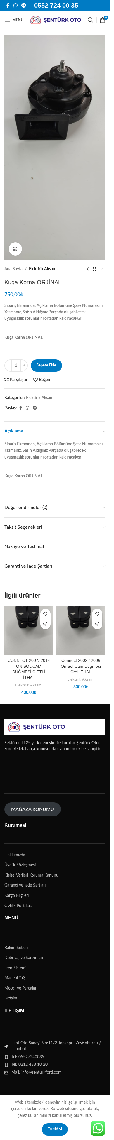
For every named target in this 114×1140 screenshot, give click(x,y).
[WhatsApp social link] (15, 5)
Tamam (55, 1129)
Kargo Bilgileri (16, 896)
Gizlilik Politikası (18, 906)
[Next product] (101, 269)
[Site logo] (56, 20)
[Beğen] (45, 614)
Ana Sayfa (13, 269)
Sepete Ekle (46, 365)
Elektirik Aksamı (43, 269)
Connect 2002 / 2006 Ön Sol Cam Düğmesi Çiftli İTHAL (81, 666)
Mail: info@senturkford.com (36, 1072)
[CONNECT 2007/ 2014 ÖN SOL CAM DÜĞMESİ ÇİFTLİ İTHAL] (28, 630)
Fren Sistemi (15, 968)
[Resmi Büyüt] (15, 249)
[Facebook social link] (7, 5)
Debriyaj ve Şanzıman (23, 958)
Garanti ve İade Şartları (25, 885)
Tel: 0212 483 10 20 (29, 1065)
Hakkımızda (14, 855)
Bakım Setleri (16, 948)
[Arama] (90, 20)
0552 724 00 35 (56, 5)
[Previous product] (87, 269)
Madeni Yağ (14, 978)
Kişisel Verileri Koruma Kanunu (31, 875)
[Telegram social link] (23, 5)
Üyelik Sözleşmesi (20, 865)
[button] (45, 624)
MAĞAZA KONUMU (32, 809)
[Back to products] (94, 269)
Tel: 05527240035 (27, 1057)
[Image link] (36, 727)
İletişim (10, 998)
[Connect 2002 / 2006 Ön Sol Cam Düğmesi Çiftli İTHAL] (81, 630)
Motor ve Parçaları (20, 988)
